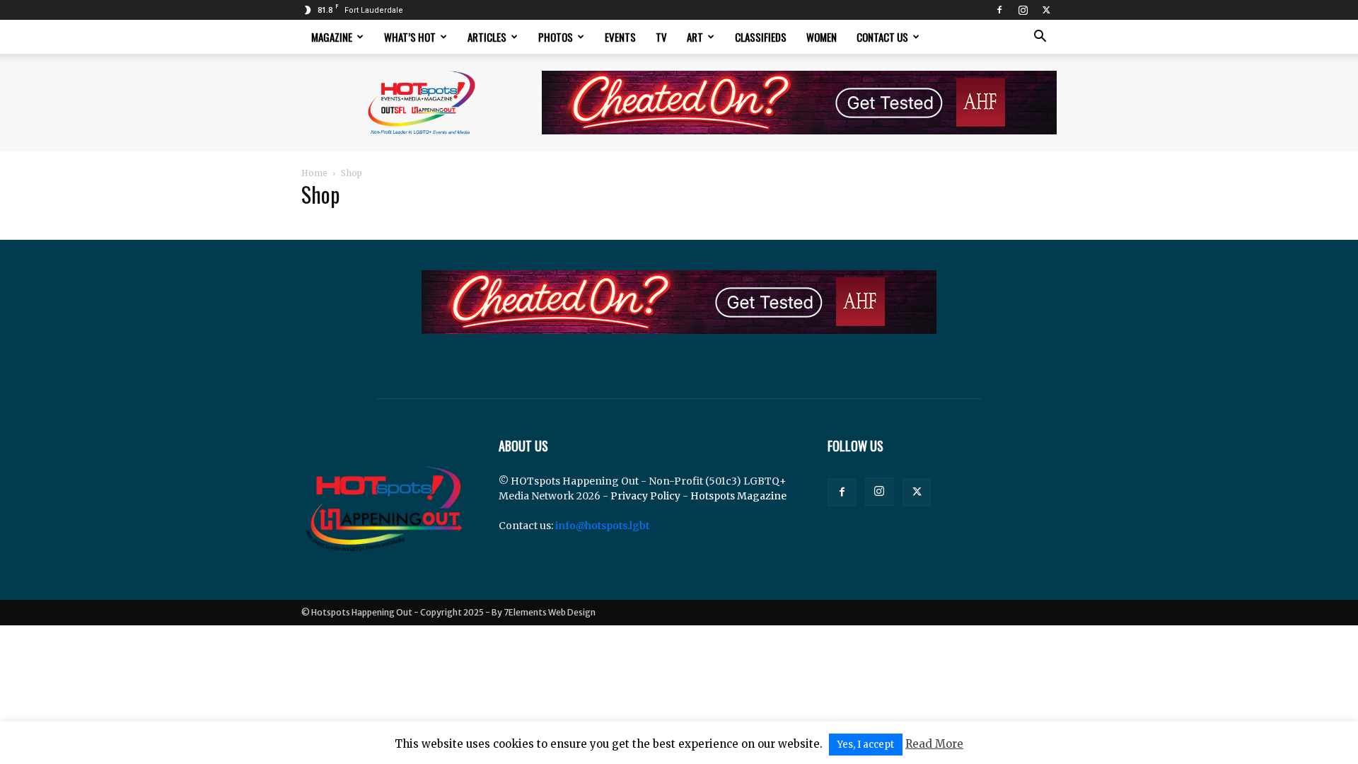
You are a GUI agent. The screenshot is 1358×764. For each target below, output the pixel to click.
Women (821, 37)
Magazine (331, 37)
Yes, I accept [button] (865, 745)
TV (661, 37)
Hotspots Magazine (738, 496)
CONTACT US (882, 37)
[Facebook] (999, 10)
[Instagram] (1022, 10)
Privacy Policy (645, 496)
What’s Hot (410, 37)
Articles (487, 37)
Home (314, 173)
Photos (555, 37)
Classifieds (761, 37)
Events (620, 37)
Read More (934, 744)
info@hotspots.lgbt (602, 525)
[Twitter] (1046, 10)
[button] (1040, 38)
